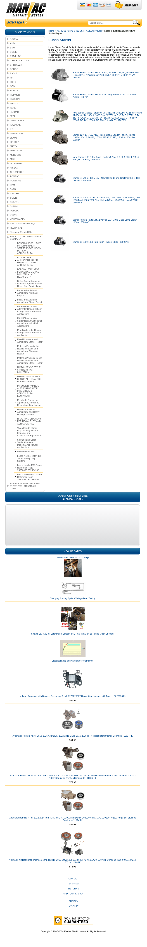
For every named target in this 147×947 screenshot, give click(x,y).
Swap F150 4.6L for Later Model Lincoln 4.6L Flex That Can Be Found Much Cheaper (72, 634)
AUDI (12, 43)
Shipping (73, 883)
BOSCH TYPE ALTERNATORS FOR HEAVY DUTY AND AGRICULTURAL (27, 261)
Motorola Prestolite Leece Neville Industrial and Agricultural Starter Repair (29, 360)
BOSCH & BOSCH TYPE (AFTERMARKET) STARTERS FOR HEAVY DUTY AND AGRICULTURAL (29, 248)
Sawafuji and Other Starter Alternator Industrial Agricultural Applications (27, 444)
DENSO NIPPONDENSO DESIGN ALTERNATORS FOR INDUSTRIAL (29, 379)
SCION (13, 198)
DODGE (14, 69)
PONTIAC (15, 176)
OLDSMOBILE (17, 172)
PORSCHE (15, 180)
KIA (11, 129)
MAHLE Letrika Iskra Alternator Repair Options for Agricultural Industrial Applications (29, 310)
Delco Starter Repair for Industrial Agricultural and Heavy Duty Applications (29, 283)
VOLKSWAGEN (17, 219)
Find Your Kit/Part (73, 893)
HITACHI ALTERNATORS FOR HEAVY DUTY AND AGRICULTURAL (29, 421)
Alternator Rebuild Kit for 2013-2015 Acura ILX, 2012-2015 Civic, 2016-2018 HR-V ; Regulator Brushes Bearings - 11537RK (73, 736)
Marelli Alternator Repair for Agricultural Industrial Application (29, 332)
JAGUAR (14, 112)
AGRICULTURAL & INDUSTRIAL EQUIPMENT (26, 237)
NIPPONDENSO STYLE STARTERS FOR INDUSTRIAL (29, 370)
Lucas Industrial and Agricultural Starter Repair (29, 301)
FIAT (12, 78)
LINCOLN (15, 142)
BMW (12, 47)
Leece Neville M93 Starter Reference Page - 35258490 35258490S (29, 468)
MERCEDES (16, 150)
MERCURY (15, 155)
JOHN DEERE (17, 120)
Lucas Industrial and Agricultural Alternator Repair (27, 293)
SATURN (14, 193)
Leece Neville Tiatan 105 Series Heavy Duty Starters (29, 458)
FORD (13, 82)
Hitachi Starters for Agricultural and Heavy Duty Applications (28, 412)
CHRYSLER (16, 65)
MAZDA (14, 146)
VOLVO (13, 215)
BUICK (13, 52)
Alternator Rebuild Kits (21, 232)
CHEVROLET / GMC (20, 60)
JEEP (12, 116)
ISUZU (13, 108)
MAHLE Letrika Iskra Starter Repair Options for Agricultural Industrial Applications (29, 322)
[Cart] (127, 5)
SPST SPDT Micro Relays (22, 223)
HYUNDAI (15, 99)
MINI (12, 159)
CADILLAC (15, 56)
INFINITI (14, 103)
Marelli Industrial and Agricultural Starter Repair (29, 340)
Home (51, 31)
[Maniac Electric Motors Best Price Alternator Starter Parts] (26, 14)
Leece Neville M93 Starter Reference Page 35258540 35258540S (29, 477)
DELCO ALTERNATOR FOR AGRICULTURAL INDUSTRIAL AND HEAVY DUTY (28, 273)
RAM (12, 185)
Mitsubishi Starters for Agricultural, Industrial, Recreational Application (29, 402)
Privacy (73, 901)
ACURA (14, 39)
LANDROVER (17, 133)
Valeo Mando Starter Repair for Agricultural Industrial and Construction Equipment (29, 432)
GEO (12, 86)
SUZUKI (14, 206)
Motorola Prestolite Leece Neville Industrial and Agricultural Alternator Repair (29, 350)
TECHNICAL (16, 228)
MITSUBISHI (16, 163)
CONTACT (73, 878)
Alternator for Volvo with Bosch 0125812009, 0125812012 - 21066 (25, 486)
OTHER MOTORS (26, 451)
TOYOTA (14, 210)
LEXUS (13, 138)
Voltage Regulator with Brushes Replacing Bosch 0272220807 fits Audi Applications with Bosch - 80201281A (72, 696)
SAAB (13, 189)
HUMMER (15, 95)
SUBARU (14, 202)
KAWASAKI (15, 125)
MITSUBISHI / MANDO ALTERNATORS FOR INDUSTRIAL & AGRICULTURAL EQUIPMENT (28, 391)
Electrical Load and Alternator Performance (73, 661)
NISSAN (14, 168)
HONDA (14, 90)
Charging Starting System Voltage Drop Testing (73, 598)
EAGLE (13, 73)
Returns (73, 888)
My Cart (73, 906)
